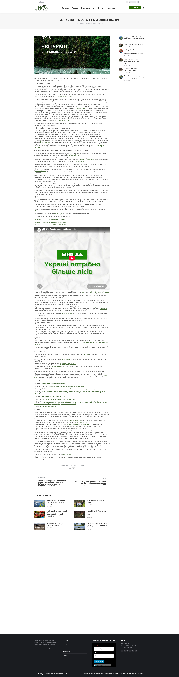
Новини (67, 465)
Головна (65, 640)
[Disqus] (72, 562)
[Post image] (39, 503)
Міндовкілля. (38, 211)
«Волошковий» (81, 108)
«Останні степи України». (48, 406)
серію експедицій (56, 366)
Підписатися (99, 661)
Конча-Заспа (65, 359)
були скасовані (45, 142)
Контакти (65, 655)
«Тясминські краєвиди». (64, 96)
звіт (73, 468)
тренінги (86, 354)
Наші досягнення (68, 648)
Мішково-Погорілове (86, 159)
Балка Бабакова (40, 171)
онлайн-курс (58, 214)
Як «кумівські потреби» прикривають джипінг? (55, 524)
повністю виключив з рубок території (80, 424)
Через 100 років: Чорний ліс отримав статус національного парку (97, 513)
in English (41, 2)
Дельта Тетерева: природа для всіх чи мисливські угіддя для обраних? (97, 525)
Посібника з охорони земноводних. (54, 383)
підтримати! (67, 454)
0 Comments (81, 465)
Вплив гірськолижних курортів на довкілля (85, 389)
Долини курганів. (79, 161)
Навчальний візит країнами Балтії (96, 501)
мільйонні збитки (73, 155)
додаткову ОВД (82, 422)
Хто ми (65, 644)
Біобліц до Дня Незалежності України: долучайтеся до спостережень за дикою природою (57, 513)
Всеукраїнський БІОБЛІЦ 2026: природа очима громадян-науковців (57, 502)
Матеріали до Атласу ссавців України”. (54, 396)
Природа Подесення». (68, 364)
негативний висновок (73, 420)
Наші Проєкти (67, 651)
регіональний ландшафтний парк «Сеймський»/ (58, 399)
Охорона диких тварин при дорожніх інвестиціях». (67, 386)
